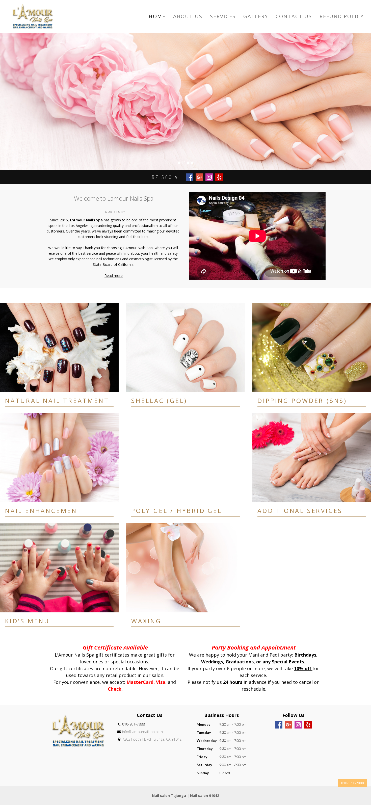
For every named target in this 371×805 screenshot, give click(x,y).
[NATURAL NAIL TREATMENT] (59, 347)
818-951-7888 (352, 783)
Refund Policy (342, 16)
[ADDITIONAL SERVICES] (311, 457)
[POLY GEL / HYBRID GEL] (185, 457)
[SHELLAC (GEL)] (185, 347)
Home (157, 16)
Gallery (255, 16)
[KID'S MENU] (59, 567)
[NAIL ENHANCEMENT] (59, 457)
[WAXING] (185, 567)
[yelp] (308, 725)
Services (223, 16)
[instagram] (298, 725)
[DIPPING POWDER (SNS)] (311, 347)
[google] (288, 725)
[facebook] (278, 725)
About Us (187, 16)
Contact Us (294, 16)
